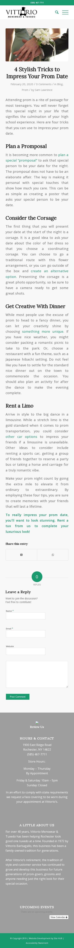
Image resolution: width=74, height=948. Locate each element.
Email (9, 628)
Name (10, 610)
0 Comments (44, 84)
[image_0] (37, 44)
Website (10, 646)
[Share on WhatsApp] (52, 554)
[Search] (55, 12)
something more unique (42, 331)
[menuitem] (55, 12)
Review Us (37, 727)
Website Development (39, 938)
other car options (21, 436)
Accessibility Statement (37, 943)
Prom (25, 90)
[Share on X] (21, 554)
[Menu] (63, 12)
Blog (60, 84)
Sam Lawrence (43, 90)
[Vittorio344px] (31, 12)
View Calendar (58, 917)
